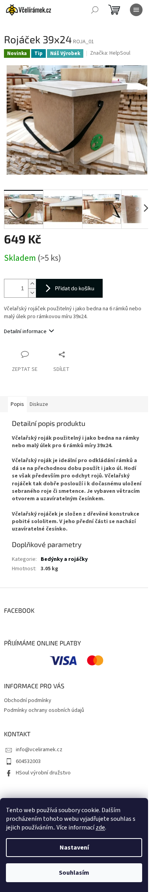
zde (100, 827)
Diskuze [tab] (39, 404)
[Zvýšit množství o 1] (32, 283)
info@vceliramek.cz (39, 750)
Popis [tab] (17, 404)
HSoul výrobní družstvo (43, 773)
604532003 (28, 761)
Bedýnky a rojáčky (64, 559)
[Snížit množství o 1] (32, 292)
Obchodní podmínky (27, 700)
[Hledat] (95, 10)
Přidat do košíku (74, 288)
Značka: (110, 53)
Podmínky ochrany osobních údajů (44, 710)
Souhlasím (74, 872)
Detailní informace (25, 331)
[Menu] (136, 10)
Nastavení (74, 847)
